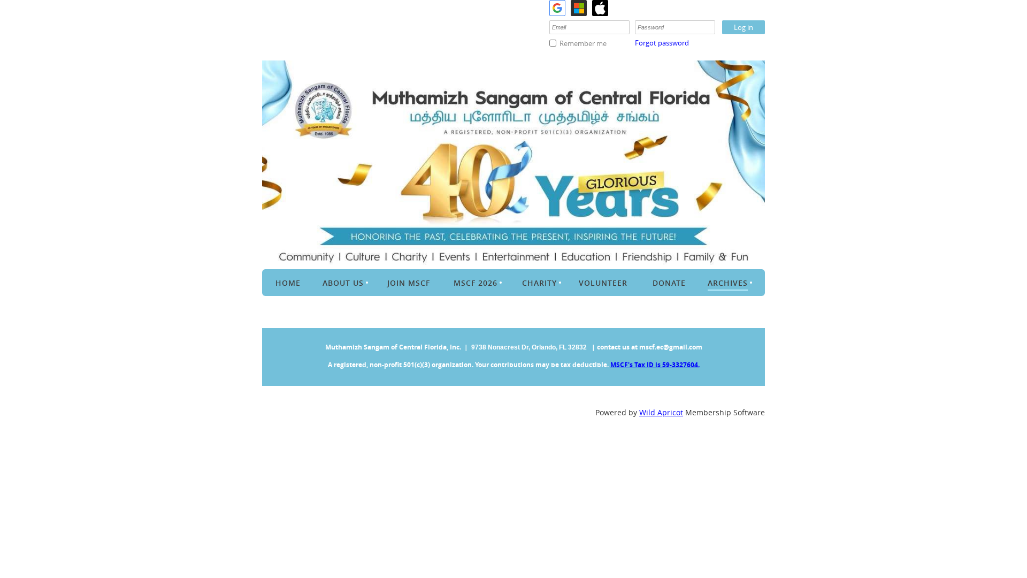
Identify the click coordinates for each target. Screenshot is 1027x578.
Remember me (583, 43)
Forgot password (662, 43)
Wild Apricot (661, 412)
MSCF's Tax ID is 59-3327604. (655, 364)
